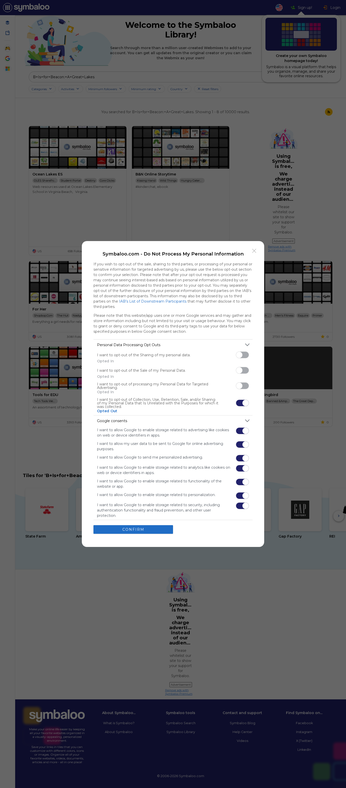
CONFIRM (133, 529)
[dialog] (173, 394)
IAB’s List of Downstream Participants (152, 301)
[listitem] (173, 345)
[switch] (242, 354)
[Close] (254, 251)
